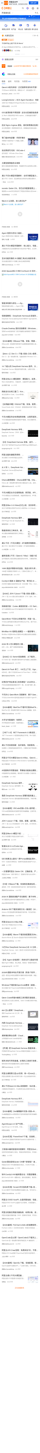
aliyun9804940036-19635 (10, 587)
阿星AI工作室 (6, 953)
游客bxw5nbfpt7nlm (8, 827)
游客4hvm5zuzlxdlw (8, 1168)
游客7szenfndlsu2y (7, 265)
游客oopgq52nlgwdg (8, 688)
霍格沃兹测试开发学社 (8, 322)
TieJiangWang (6, 1054)
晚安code (4, 789)
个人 (36, 13)
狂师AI (4, 474)
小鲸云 (4, 1092)
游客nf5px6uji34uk (7, 1029)
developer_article (7, 94)
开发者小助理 (6, 227)
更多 (37, 59)
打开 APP (33, 3)
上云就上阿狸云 (6, 878)
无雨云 (4, 1282)
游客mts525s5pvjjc (7, 625)
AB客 (3, 865)
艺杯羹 (4, 537)
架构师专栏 (5, 524)
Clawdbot (5, 612)
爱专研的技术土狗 (7, 575)
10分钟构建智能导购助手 (30, 74)
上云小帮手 (5, 1256)
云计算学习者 (6, 385)
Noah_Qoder (6, 726)
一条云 (4, 182)
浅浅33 (4, 650)
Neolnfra (4, 436)
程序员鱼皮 (5, 373)
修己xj (3, 144)
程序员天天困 (6, 1105)
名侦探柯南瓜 (6, 195)
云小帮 (4, 1206)
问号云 (4, 252)
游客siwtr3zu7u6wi (7, 398)
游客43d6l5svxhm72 (8, 486)
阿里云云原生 (6, 106)
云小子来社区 (6, 511)
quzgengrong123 (7, 448)
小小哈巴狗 (5, 423)
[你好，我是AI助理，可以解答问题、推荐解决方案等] (27, 8)
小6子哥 (4, 1231)
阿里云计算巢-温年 (7, 638)
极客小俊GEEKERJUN (8, 157)
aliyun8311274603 (7, 335)
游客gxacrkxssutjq (7, 991)
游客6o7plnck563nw (8, 347)
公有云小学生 (6, 701)
